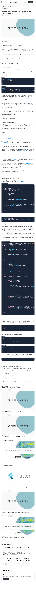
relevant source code (6, 142)
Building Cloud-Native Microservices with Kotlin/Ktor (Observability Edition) (15, 461)
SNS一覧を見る (6, 578)
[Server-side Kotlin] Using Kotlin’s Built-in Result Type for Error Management (15, 512)
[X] (4, 574)
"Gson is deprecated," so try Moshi (10, 379)
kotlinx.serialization (7, 138)
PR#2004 (11, 157)
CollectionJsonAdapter (6, 238)
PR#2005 (14, 159)
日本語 (25, 2)
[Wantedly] (10, 574)
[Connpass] (7, 574)
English (31, 2)
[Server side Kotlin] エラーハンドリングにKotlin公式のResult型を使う (14, 436)
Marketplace (28, 163)
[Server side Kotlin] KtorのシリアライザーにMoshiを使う (11, 411)
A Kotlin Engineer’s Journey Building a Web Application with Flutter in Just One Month (17, 487)
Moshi (4, 134)
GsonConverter (20, 181)
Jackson (4, 136)
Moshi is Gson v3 (22, 150)
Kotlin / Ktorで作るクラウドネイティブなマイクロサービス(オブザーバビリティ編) (16, 537)
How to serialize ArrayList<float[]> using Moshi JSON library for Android (17, 381)
